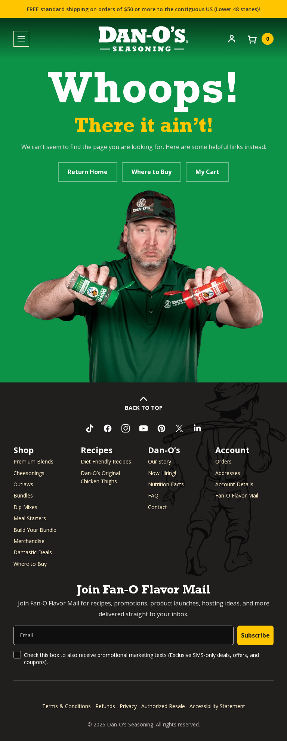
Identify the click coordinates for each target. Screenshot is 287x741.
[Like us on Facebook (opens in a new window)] (107, 428)
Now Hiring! (162, 473)
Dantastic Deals (32, 552)
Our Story (159, 461)
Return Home (88, 172)
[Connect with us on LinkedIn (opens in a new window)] (197, 428)
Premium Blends (33, 461)
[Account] (232, 38)
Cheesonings (28, 473)
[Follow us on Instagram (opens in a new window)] (125, 428)
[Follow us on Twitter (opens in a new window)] (179, 428)
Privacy (128, 706)
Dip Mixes (25, 507)
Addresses (227, 473)
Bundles (23, 495)
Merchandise (28, 541)
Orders (223, 461)
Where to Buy (152, 172)
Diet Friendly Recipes (106, 461)
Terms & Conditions (66, 706)
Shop (23, 449)
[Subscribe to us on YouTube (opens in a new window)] (143, 428)
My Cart (207, 172)
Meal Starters (29, 518)
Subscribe (255, 635)
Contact (157, 507)
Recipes (96, 449)
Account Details (234, 484)
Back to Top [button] (144, 407)
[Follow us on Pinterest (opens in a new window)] (161, 428)
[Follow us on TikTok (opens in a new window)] (89, 428)
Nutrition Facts (166, 484)
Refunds (105, 706)
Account (232, 449)
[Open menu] (21, 39)
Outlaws (23, 484)
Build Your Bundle (34, 529)
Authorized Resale (163, 706)
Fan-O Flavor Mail (236, 495)
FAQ (153, 495)
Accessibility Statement (217, 706)
